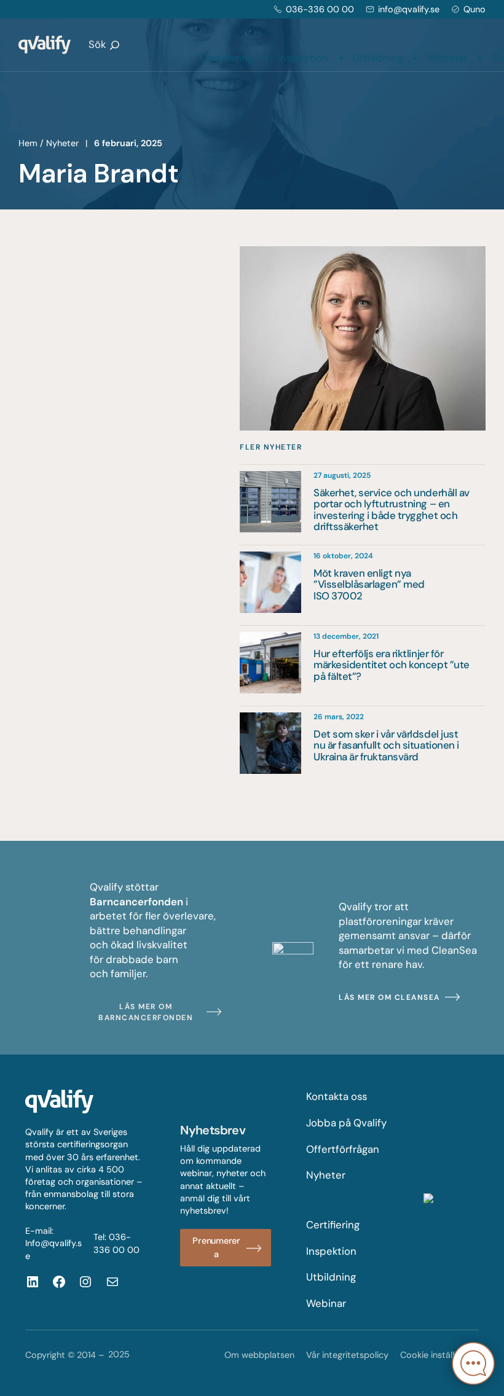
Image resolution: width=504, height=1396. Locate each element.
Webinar (447, 57)
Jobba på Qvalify (346, 1122)
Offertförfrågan (342, 1149)
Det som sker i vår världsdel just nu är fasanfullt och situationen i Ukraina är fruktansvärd (386, 745)
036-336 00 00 (320, 9)
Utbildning (378, 57)
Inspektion (303, 57)
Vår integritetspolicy (347, 1354)
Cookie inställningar (439, 1354)
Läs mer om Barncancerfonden (145, 1012)
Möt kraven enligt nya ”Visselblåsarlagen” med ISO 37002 (369, 584)
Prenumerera (216, 1247)
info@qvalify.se (408, 9)
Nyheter (62, 143)
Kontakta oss (336, 1096)
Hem (27, 143)
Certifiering (226, 57)
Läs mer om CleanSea (389, 997)
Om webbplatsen (259, 1354)
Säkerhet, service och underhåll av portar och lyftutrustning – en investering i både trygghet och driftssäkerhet (391, 509)
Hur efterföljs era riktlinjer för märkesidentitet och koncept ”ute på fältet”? (391, 665)
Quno (474, 9)
